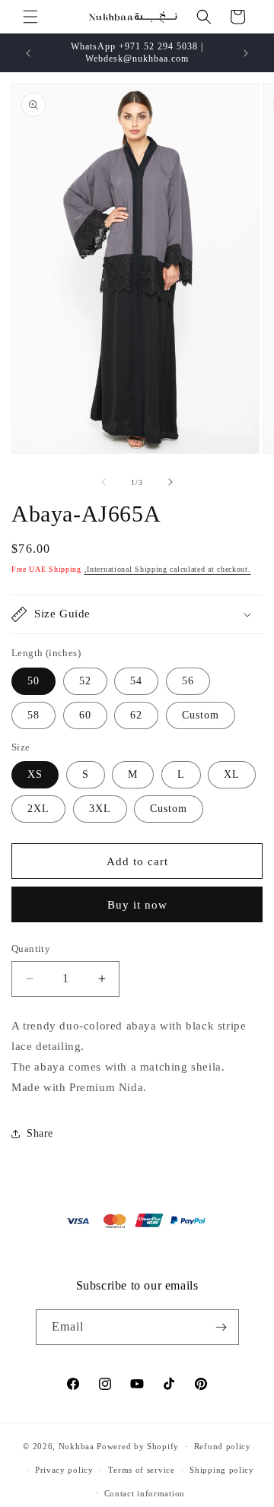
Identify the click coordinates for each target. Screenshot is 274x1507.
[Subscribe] (221, 1327)
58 (33, 715)
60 (85, 715)
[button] (30, 16)
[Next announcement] (246, 53)
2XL (38, 808)
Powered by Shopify (138, 1446)
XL (232, 774)
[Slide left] (103, 482)
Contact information (144, 1493)
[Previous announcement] (28, 53)
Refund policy (222, 1446)
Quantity (30, 948)
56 (188, 681)
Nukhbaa (76, 1446)
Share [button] (40, 1133)
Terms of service (141, 1469)
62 (136, 715)
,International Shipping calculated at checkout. (167, 569)
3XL (100, 808)
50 (33, 681)
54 (136, 681)
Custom (200, 715)
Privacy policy (64, 1469)
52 (85, 681)
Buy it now (137, 905)
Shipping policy (222, 1469)
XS (35, 774)
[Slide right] (170, 482)
